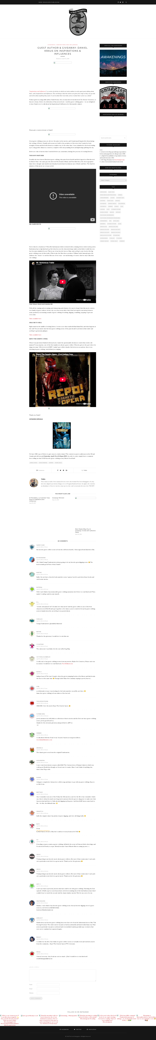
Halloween (121, 203)
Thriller (112, 238)
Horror (51, 462)
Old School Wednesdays (107, 215)
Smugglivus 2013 (104, 232)
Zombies (122, 241)
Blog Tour (111, 192)
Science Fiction (112, 223)
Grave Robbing (43, 462)
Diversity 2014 (120, 197)
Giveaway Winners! (58, 498)
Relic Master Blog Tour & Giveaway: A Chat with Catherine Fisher (85, 530)
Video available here (35, 318)
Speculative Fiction (105, 235)
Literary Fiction (115, 209)
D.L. (37, 602)
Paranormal (103, 220)
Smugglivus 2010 (113, 226)
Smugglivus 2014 (115, 232)
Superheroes (104, 238)
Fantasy (117, 200)
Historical (103, 206)
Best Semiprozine (120, 160)
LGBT (122, 206)
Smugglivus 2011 (104, 229)
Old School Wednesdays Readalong (110, 217)
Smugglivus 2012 (115, 229)
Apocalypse (103, 192)
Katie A (38, 671)
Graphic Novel (112, 203)
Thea (85, 470)
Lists (108, 209)
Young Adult (58, 462)
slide (119, 223)
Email (30, 989)
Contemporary (104, 197)
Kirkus (116, 206)
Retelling (116, 220)
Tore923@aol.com (67, 663)
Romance (102, 223)
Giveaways (51, 44)
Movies (112, 212)
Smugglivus (103, 226)
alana (38, 777)
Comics (120, 194)
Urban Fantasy (104, 241)
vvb (37, 686)
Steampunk (116, 235)
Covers (112, 197)
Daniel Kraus (33, 462)
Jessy (38, 854)
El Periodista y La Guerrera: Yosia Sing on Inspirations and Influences (39, 499)
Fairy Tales (110, 200)
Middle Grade (104, 212)
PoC (110, 220)
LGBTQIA (102, 209)
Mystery (118, 212)
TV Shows (119, 238)
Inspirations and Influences (67, 44)
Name (30, 984)
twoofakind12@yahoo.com (44, 740)
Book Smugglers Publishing (108, 194)
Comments (40, 470)
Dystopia (102, 200)
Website (31, 993)
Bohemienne (41, 557)
